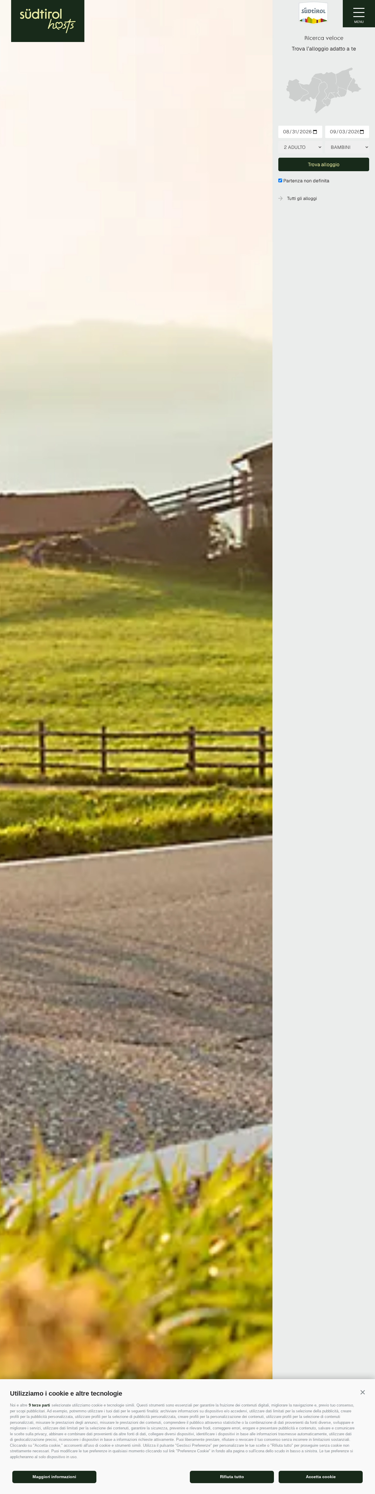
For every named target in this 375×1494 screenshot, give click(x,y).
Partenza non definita (306, 181)
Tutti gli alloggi (302, 198)
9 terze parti (39, 1405)
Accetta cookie (321, 1476)
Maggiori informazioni (54, 1476)
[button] (362, 1392)
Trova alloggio (324, 164)
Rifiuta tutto (232, 1476)
